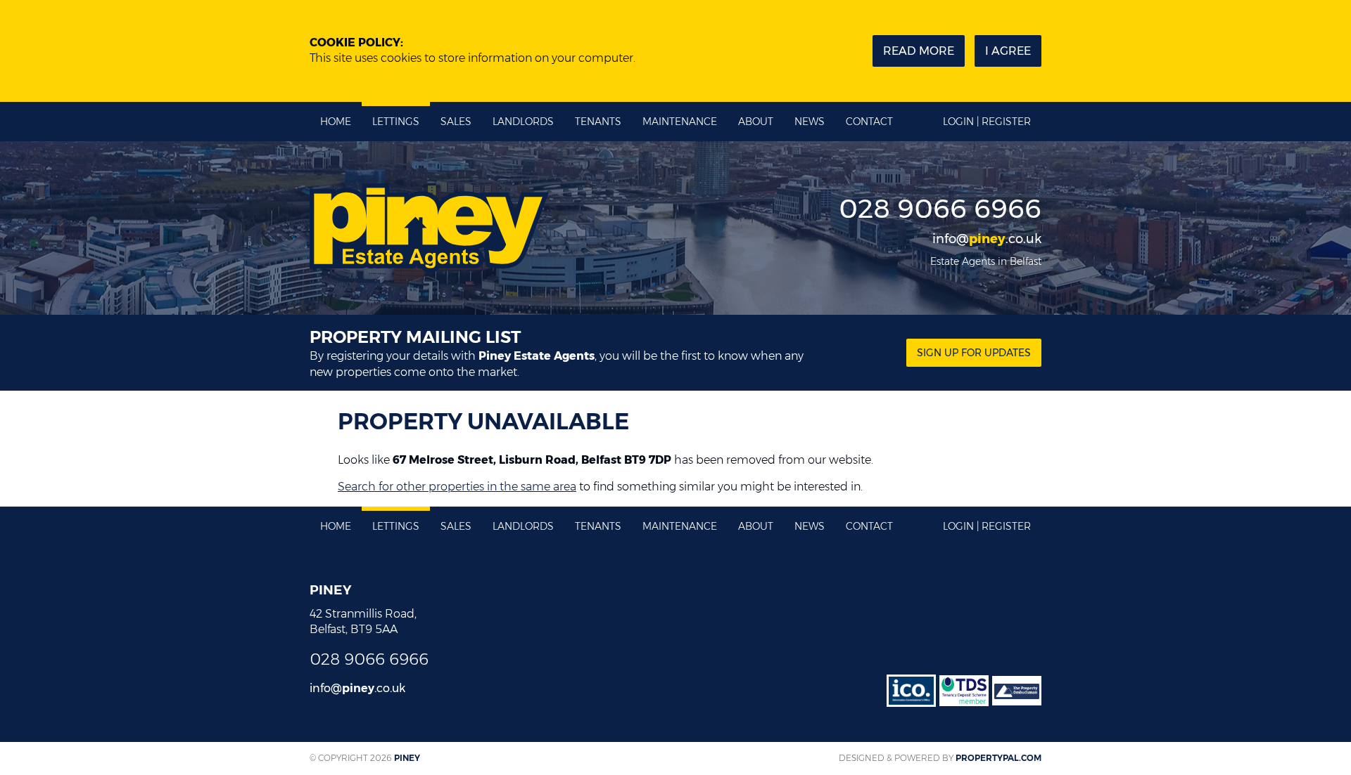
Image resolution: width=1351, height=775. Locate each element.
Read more (918, 51)
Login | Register (987, 121)
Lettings (395, 121)
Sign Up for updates (974, 352)
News (809, 121)
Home (335, 121)
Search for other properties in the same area (457, 486)
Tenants (598, 121)
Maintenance (679, 121)
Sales (455, 121)
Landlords (523, 121)
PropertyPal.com (998, 758)
